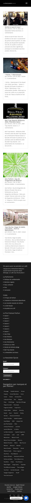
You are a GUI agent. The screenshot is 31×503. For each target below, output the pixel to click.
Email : (5, 361)
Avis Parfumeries (9, 342)
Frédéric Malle (7, 410)
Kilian (16, 424)
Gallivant (15, 410)
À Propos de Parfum (10, 298)
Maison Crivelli (15, 437)
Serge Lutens (15, 464)
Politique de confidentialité (12, 279)
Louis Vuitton (7, 434)
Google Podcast (17, 487)
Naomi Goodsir (7, 448)
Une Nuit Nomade (15, 470)
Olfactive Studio (7, 451)
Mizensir (6, 445)
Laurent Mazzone (8, 429)
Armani (23, 391)
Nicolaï (22, 448)
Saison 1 (6, 316)
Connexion (7, 290)
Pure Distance (19, 462)
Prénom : (6, 368)
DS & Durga (11, 402)
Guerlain (16, 413)
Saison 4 (6, 323)
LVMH (22, 434)
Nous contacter (8, 285)
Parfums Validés (9, 184)
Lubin (13, 434)
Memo (16, 443)
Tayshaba (23, 464)
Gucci (10, 413)
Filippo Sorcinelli (8, 405)
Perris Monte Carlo (19, 459)
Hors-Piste (7, 334)
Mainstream (7, 437)
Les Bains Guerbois (8, 432)
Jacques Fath (20, 421)
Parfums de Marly (8, 459)
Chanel (11, 396)
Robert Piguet (7, 464)
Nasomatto (16, 448)
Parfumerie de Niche (19, 456)
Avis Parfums (8, 336)
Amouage (6, 391)
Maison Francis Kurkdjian (10, 440)
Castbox (19, 491)
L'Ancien (9, 29)
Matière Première (8, 443)
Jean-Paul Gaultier (8, 424)
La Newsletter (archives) (11, 352)
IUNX (13, 421)
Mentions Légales (9, 282)
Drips (5, 402)
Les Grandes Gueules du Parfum (13, 303)
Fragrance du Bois (8, 407)
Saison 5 (6, 326)
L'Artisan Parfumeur (8, 426)
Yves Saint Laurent (8, 475)
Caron (22, 394)
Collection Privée (8, 399)
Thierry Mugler (20, 467)
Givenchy (21, 410)
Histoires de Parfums (15, 415)
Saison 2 (15, 126)
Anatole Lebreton (15, 391)
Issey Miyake (7, 421)
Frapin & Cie (17, 407)
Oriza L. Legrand (17, 451)
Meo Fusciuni (23, 443)
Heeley (22, 413)
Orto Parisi (6, 453)
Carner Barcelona (14, 394)
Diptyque (20, 399)
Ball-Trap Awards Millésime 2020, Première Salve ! (15, 121)
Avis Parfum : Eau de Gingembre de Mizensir (13, 179)
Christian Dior (18, 396)
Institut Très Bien (8, 418)
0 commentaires (20, 184)
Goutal (5, 413)
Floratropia (16, 405)
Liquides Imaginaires (20, 432)
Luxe (18, 434)
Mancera (20, 440)
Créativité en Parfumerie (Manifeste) (14, 300)
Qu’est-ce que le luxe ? (13, 27)
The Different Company (9, 467)
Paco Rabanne (14, 453)
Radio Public (11, 491)
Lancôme (18, 426)
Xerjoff (17, 472)
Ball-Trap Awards (9, 350)
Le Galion (16, 429)
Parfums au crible (9, 344)
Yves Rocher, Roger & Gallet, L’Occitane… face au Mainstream (15, 228)
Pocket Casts (19, 489)
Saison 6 (6, 329)
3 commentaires (11, 78)
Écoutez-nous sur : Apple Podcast (14, 485)
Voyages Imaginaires (9, 472)
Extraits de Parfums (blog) (11, 347)
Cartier (5, 396)
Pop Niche (6, 462)
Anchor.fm (10, 489)
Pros (5, 287)
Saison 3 (6, 321)
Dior (15, 399)
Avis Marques (8, 339)
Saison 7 (6, 331)
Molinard (12, 445)
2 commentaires (11, 234)
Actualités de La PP (9, 308)
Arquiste (6, 394)
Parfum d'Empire (8, 456)
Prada (12, 462)
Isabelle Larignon (18, 418)
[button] (26, 498)
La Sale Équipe (8, 306)
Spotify (9, 487)
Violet (22, 470)
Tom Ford (6, 470)
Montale (18, 445)
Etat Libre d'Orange (21, 402)
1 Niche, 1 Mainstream (13, 75)
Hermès (6, 415)
